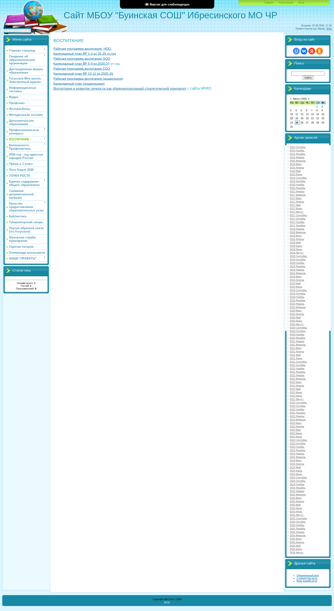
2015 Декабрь (297, 154)
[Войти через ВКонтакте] (304, 51)
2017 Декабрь (297, 225)
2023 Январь (297, 416)
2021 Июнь (296, 358)
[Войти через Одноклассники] (319, 51)
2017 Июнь (296, 208)
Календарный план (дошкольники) (79, 83)
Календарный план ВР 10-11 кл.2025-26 (83, 73)
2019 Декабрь (297, 300)
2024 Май (295, 467)
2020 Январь (297, 303)
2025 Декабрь (297, 528)
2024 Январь (297, 453)
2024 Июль (296, 474)
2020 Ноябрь (297, 334)
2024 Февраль (298, 457)
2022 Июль (296, 395)
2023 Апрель (297, 426)
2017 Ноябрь (297, 222)
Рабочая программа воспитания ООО (81, 58)
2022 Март (296, 382)
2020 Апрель (297, 314)
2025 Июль (296, 511)
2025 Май (295, 504)
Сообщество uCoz (307, 578)
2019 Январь (297, 269)
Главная (268, 2)
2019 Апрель (297, 280)
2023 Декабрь (297, 450)
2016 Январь (297, 157)
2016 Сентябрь (298, 177)
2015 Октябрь (298, 147)
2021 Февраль (298, 344)
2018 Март (296, 235)
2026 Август (297, 552)
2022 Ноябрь (297, 409)
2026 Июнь (296, 549)
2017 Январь (297, 191)
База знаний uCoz (307, 580)
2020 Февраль (298, 307)
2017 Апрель (297, 201)
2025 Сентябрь (298, 518)
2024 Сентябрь (298, 477)
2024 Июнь (296, 470)
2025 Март (296, 498)
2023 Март (296, 423)
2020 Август (297, 324)
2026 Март (296, 538)
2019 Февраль (298, 273)
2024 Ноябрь (297, 484)
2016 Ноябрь (297, 184)
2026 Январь (297, 532)
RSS (329, 28)
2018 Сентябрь (298, 256)
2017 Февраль (298, 194)
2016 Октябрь (298, 181)
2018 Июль (296, 249)
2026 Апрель (297, 542)
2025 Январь (297, 491)
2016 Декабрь (297, 188)
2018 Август (297, 252)
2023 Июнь (296, 433)
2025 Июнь (296, 508)
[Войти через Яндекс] (311, 51)
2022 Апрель (297, 385)
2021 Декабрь (297, 372)
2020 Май (295, 317)
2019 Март (296, 276)
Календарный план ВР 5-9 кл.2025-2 (80, 63)
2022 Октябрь (298, 406)
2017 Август (297, 211)
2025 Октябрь (298, 521)
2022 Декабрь (297, 412)
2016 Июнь (296, 174)
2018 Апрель (297, 239)
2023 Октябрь (298, 443)
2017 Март (296, 198)
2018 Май (295, 242)
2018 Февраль (298, 232)
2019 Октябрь (298, 293)
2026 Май (295, 545)
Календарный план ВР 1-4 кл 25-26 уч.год (84, 53)
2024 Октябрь (298, 481)
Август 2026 (300, 98)
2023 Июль (296, 436)
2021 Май (295, 355)
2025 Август (297, 515)
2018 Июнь (296, 246)
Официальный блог (308, 575)
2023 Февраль (298, 419)
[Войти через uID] (296, 51)
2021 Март (296, 348)
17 (291, 118)
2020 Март (296, 310)
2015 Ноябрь (297, 150)
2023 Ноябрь (297, 446)
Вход (301, 2)
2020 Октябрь (298, 331)
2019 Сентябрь (298, 290)
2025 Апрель (297, 501)
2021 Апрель (297, 351)
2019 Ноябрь (297, 297)
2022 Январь (297, 375)
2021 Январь (297, 341)
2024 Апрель (297, 464)
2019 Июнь (296, 286)
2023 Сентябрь (298, 440)
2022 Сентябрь (298, 402)
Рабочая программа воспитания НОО (82, 48)
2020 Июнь (296, 320)
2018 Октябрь (298, 259)
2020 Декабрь (297, 337)
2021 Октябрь (298, 365)
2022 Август (297, 399)
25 (297, 122)
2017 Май (295, 205)
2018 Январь (297, 229)
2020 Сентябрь (298, 327)
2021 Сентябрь (298, 361)
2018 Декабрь (297, 266)
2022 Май (295, 389)
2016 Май (295, 171)
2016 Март (296, 164)
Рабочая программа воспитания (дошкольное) (88, 78)
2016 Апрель (297, 167)
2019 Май (295, 283)
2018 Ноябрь (297, 263)
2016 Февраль (298, 160)
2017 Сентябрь (298, 215)
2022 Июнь (296, 392)
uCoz (167, 602)
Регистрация (286, 2)
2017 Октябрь (298, 218)
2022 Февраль (298, 378)
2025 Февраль (298, 494)
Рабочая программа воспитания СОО (81, 68)
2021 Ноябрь (297, 368)
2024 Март (296, 460)
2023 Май (295, 429)
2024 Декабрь (297, 487)
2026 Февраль (298, 535)
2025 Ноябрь (297, 525)
